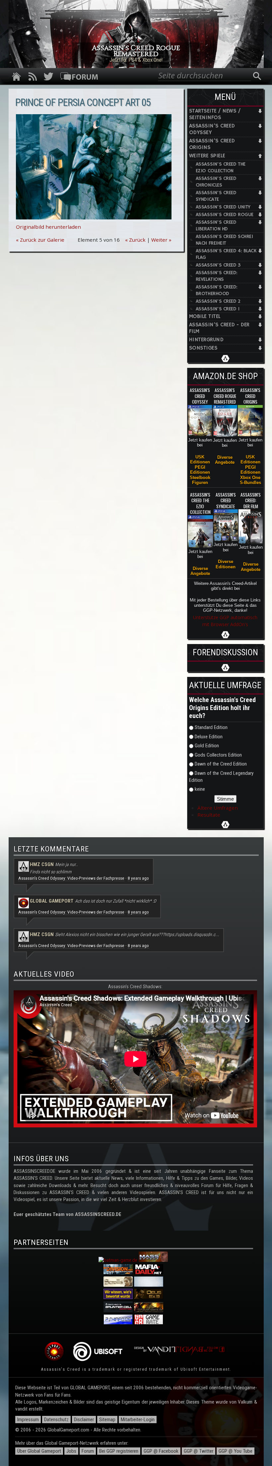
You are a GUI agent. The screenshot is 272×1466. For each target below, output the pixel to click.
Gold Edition (207, 746)
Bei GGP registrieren (118, 1451)
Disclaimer (84, 1420)
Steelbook (200, 477)
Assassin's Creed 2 (218, 301)
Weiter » (161, 239)
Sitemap (107, 1420)
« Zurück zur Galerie (40, 239)
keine (200, 789)
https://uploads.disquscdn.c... (192, 934)
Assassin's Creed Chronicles (216, 181)
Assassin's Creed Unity (223, 207)
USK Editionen (200, 459)
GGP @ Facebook (161, 1451)
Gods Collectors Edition (218, 755)
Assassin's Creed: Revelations (217, 276)
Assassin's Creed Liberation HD (216, 225)
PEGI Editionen (200, 470)
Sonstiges (203, 348)
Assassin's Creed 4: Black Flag (226, 254)
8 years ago (138, 878)
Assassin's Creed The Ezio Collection (220, 167)
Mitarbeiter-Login (138, 1420)
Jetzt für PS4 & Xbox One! (136, 60)
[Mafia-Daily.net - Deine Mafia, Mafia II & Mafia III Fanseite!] (148, 1273)
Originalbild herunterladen (48, 226)
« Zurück (135, 239)
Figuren (200, 482)
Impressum (28, 1420)
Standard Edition (211, 727)
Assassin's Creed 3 (218, 265)
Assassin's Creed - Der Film (219, 328)
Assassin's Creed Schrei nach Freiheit (224, 239)
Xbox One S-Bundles (250, 480)
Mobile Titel (205, 316)
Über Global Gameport (39, 1451)
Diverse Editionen (226, 564)
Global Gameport (52, 901)
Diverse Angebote (225, 460)
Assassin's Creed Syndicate (216, 196)
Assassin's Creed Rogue (224, 214)
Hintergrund (206, 339)
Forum (88, 1451)
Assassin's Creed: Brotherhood (217, 290)
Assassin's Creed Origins (212, 144)
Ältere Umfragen (217, 807)
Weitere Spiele (207, 155)
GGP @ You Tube (235, 1451)
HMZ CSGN (42, 864)
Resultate (208, 814)
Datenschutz (56, 1420)
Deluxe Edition (209, 737)
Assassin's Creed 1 (217, 309)
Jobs (71, 1451)
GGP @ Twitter (198, 1451)
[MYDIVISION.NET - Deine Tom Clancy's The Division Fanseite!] (118, 1273)
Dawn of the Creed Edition (221, 764)
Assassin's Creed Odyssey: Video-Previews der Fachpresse (71, 878)
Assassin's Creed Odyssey (212, 129)
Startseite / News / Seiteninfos (214, 114)
